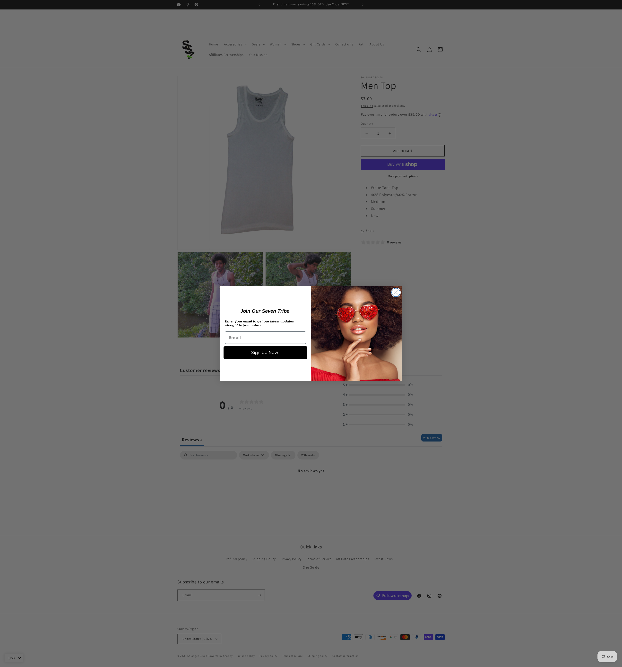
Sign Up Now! (265, 352)
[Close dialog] (396, 292)
